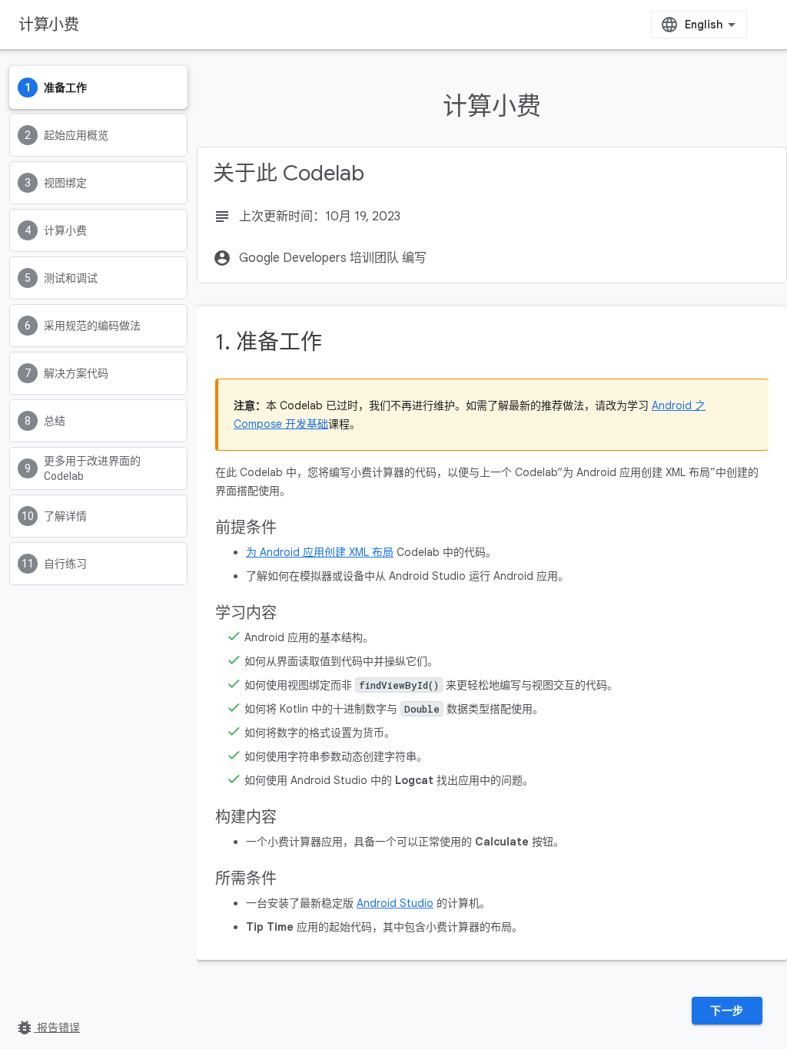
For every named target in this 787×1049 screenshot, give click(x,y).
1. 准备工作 (268, 342)
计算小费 (48, 24)
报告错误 (47, 1027)
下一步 (727, 1011)
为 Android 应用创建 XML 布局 (320, 552)
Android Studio (395, 903)
